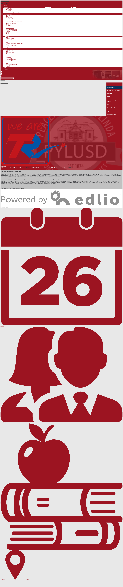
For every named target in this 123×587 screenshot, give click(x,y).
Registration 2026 (9, 50)
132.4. (48, 185)
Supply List (8, 46)
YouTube (1, 76)
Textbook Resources (10, 47)
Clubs (7, 53)
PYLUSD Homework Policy (11, 26)
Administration (9, 9)
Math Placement (9, 58)
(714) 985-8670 (14, 182)
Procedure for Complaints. (6, 185)
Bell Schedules (9, 17)
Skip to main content (5, 1)
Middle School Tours (10, 60)
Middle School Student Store (11, 59)
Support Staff (8, 10)
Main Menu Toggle (4, 3)
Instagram (1, 74)
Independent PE (9, 57)
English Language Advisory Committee (14, 21)
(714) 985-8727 (88, 182)
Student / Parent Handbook (11, 45)
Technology (8, 31)
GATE (7, 42)
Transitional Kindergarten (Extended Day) (14, 43)
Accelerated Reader (10, 38)
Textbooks (8, 66)
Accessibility (76, 167)
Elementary (3, 80)
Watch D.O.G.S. (9, 33)
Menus (7, 22)
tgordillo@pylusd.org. (22, 182)
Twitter (1, 73)
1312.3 (26, 185)
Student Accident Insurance (11, 29)
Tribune (7, 32)
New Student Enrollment (11, 23)
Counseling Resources (10, 20)
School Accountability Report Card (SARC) (15, 12)
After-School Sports (10, 52)
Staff (7, 44)
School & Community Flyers (11, 35)
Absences (8, 15)
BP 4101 (22, 188)
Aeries (7, 16)
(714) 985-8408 (84, 181)
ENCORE (8, 55)
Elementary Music (9, 40)
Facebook (1, 71)
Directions (8, 11)
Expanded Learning (10, 18)
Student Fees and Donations (11, 30)
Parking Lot (8, 24)
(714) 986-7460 (26, 167)
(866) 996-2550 (70, 167)
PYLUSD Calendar (10, 25)
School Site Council (10, 28)
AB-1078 (10, 179)
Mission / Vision (9, 8)
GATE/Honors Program (10, 56)
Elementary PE (9, 39)
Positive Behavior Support (11, 61)
